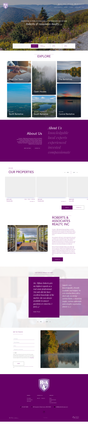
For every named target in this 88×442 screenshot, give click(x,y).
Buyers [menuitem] (65, 7)
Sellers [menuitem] (71, 7)
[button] (34, 46)
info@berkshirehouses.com (62, 407)
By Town (54, 46)
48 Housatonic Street (42, 407)
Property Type (43, 46)
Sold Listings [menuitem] (29, 401)
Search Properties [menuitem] (58, 7)
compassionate (59, 152)
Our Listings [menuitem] (29, 398)
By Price (65, 46)
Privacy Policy (32, 357)
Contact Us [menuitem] (77, 7)
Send (18, 364)
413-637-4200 (25, 407)
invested (54, 147)
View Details (32, 201)
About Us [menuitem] (38, 398)
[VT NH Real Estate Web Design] (75, 417)
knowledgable (58, 133)
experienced (57, 142)
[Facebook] (44, 412)
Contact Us (37, 148)
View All (67, 207)
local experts (57, 138)
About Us (55, 128)
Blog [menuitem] (83, 7)
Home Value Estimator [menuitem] (53, 402)
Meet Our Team (27, 148)
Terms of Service (31, 366)
